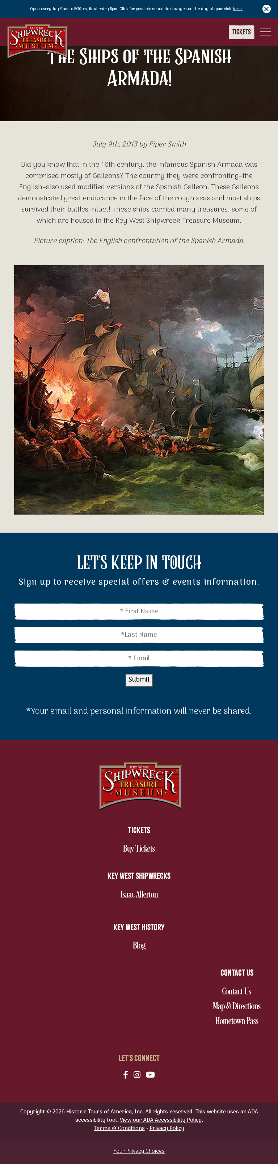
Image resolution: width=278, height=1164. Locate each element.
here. (238, 9)
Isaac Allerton (139, 895)
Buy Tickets (139, 849)
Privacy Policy (166, 1128)
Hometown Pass (236, 1021)
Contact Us (236, 992)
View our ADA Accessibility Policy (161, 1120)
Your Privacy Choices (139, 1151)
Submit (139, 680)
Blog (146, 946)
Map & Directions (236, 1007)
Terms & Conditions (119, 1128)
